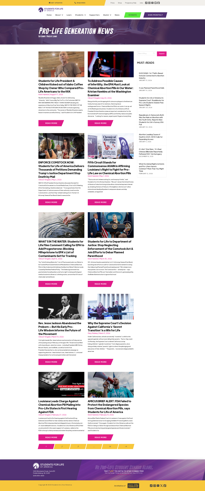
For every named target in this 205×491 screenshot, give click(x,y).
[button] (80, 3)
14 (110, 446)
